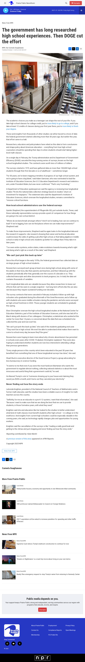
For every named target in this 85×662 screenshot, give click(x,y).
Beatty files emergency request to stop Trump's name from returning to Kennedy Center (48, 574)
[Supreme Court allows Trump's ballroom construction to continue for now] (9, 544)
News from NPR (7, 23)
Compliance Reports (55, 630)
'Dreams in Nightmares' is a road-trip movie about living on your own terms (43, 559)
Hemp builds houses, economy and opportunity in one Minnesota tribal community (46, 489)
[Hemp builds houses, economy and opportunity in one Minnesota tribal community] (9, 489)
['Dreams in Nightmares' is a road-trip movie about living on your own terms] (9, 559)
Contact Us (34, 630)
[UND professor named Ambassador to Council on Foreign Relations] (9, 504)
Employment (52, 625)
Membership (35, 635)
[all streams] (82, 10)
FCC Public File (53, 635)
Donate (76, 3)
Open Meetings (71, 630)
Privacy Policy (70, 625)
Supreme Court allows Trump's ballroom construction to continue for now (43, 544)
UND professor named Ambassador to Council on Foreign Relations (41, 504)
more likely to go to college (58, 123)
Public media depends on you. (42, 598)
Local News (20, 486)
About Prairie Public (37, 625)
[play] (5, 10)
